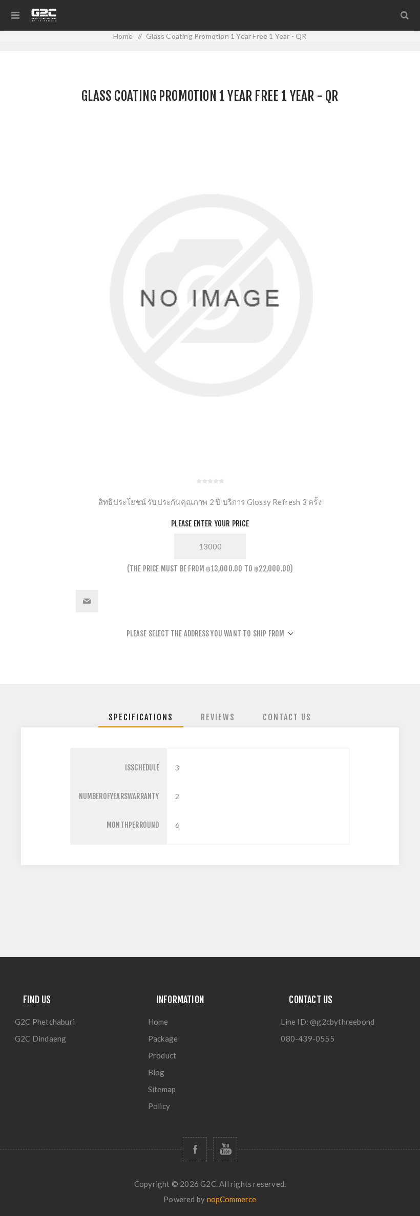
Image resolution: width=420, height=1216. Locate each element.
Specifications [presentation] (141, 717)
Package (163, 1038)
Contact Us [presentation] (287, 717)
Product (162, 1055)
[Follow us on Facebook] (195, 1149)
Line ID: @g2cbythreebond (327, 1021)
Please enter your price (210, 523)
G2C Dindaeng (40, 1038)
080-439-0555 (307, 1038)
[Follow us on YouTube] (225, 1149)
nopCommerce (232, 1199)
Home (158, 1021)
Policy (159, 1106)
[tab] (140, 717)
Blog (156, 1072)
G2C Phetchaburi (45, 1021)
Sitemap (162, 1089)
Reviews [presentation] (218, 717)
